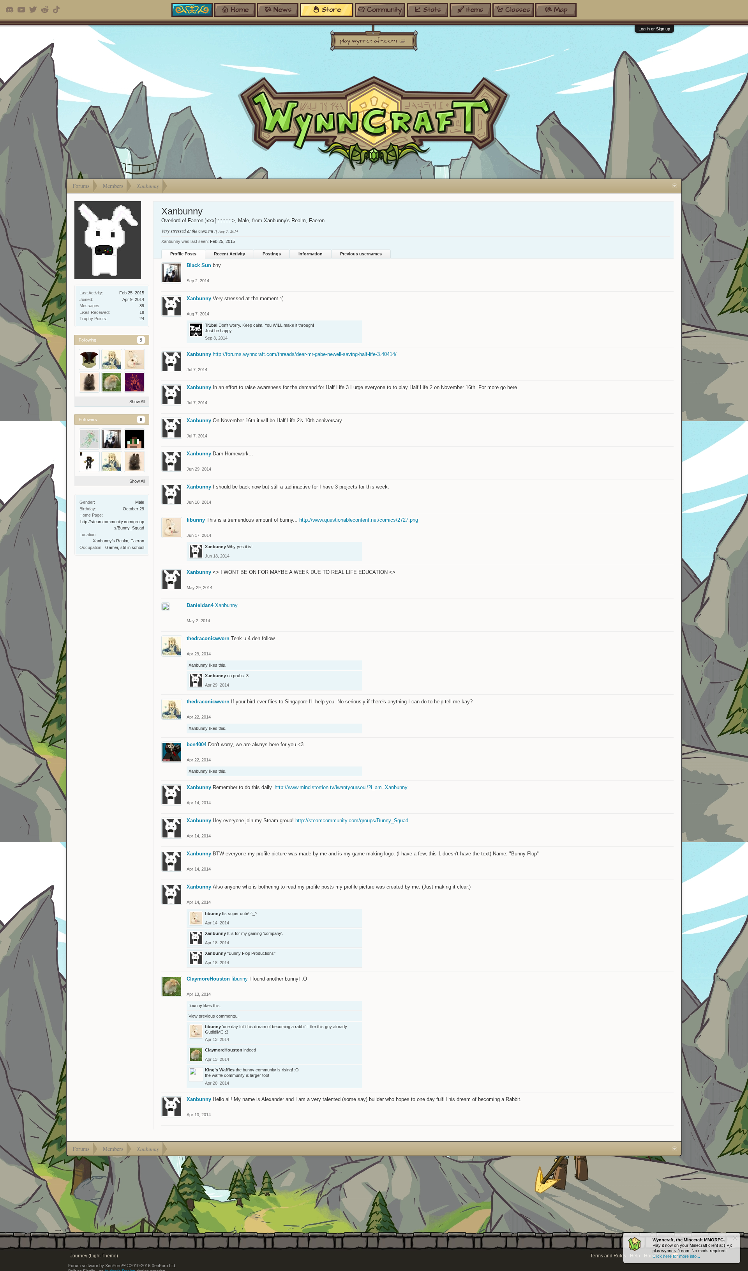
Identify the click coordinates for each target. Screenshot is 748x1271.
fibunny (196, 520)
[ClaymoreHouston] (111, 382)
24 (141, 318)
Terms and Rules (608, 1256)
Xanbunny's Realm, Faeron (118, 540)
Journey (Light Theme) (94, 1256)
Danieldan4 (200, 605)
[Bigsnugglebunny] (89, 382)
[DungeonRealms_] (89, 461)
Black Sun (199, 265)
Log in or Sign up (654, 29)
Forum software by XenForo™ (122, 1265)
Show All (137, 401)
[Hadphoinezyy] (89, 439)
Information (310, 253)
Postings (272, 253)
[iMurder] (89, 359)
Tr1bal (211, 325)
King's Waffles (220, 1069)
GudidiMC (214, 1032)
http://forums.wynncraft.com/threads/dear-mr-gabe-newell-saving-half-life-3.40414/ (305, 354)
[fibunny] (134, 359)
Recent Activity (229, 253)
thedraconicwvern (208, 638)
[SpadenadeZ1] (134, 382)
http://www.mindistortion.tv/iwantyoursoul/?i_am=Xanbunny (341, 787)
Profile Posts (183, 253)
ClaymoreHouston (208, 979)
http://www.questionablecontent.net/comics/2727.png (358, 520)
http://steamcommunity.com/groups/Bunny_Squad (351, 820)
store (331, 9)
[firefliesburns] (134, 439)
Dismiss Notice (735, 1238)
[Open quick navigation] (674, 186)
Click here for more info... (676, 1256)
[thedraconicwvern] (111, 359)
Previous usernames (361, 253)
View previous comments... (214, 1016)
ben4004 (196, 744)
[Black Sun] (111, 439)
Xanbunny (199, 298)
